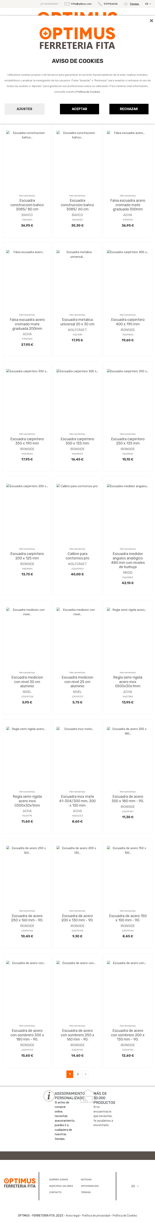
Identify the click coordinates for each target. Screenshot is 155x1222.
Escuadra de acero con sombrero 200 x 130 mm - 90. (128, 1035)
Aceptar (79, 109)
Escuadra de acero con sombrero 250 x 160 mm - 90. (77, 1035)
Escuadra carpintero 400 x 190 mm (128, 321)
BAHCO (27, 215)
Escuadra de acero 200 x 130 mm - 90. (77, 918)
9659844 (27, 453)
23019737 (77, 696)
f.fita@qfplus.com (81, 3)
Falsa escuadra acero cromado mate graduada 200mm (27, 324)
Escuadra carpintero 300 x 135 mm (77, 441)
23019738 (27, 696)
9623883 (127, 577)
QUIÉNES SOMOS (58, 1179)
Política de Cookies (88, 91)
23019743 (27, 1049)
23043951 (77, 568)
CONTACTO (55, 1192)
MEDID (128, 573)
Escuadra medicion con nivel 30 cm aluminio (27, 681)
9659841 (27, 568)
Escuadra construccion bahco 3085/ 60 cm (77, 204)
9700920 (27, 338)
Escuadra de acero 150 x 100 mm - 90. (128, 918)
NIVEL (27, 692)
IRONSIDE (128, 330)
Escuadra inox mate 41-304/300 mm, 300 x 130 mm (77, 800)
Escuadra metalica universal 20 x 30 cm (77, 321)
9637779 (27, 815)
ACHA (127, 215)
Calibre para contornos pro (77, 556)
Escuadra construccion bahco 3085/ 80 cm (27, 204)
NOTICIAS (86, 1179)
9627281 (77, 334)
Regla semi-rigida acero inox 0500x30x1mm (127, 681)
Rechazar (129, 109)
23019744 (128, 930)
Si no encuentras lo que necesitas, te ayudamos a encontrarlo (103, 1116)
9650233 (77, 815)
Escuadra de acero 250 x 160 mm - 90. (27, 918)
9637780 (128, 696)
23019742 (77, 1049)
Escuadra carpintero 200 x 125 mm (27, 556)
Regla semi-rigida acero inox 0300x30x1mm (27, 800)
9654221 (27, 219)
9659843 (77, 453)
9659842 (127, 453)
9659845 (127, 334)
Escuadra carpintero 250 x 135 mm (128, 441)
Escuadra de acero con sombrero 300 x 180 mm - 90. (27, 1035)
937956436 (110, 3)
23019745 (77, 930)
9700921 (128, 219)
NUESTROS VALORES (61, 1186)
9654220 (77, 219)
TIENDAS (86, 1192)
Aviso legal (73, 1215)
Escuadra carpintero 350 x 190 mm (27, 441)
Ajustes (24, 109)
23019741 (127, 1049)
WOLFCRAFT (77, 330)
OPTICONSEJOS (90, 1186)
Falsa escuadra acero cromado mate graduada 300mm (127, 204)
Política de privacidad (96, 1215)
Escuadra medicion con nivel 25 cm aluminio (77, 681)
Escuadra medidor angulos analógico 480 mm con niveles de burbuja (128, 560)
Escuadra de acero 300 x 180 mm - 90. (128, 798)
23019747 (127, 811)
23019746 (27, 930)
